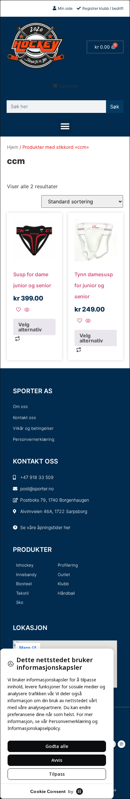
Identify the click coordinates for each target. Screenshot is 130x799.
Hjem (12, 147)
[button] (65, 86)
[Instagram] (121, 744)
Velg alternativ (30, 327)
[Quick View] (26, 310)
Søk (114, 106)
